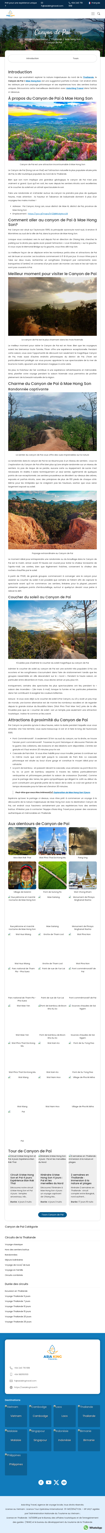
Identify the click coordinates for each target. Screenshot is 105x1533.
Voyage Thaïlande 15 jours (18, 1311)
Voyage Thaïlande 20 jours (18, 1316)
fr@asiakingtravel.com (52, 5)
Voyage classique (14, 1244)
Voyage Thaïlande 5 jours (17, 1296)
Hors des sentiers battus (17, 1249)
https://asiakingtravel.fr (26, 1387)
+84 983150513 (21, 1374)
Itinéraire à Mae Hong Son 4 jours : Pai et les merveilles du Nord (52, 1179)
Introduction (33, 58)
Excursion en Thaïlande (16, 1291)
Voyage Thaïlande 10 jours (18, 1306)
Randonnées (11, 1254)
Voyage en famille (14, 1270)
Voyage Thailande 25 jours (18, 1321)
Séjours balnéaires (14, 1259)
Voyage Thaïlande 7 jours (17, 1301)
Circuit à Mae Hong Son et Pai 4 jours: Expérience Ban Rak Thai (22, 1179)
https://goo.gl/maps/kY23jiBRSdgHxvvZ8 (48, 213)
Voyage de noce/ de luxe (17, 1265)
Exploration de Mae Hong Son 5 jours (71, 792)
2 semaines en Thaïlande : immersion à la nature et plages (81, 1179)
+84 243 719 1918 (22, 1368)
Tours (75, 58)
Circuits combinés (14, 1275)
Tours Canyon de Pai (52, 1214)
